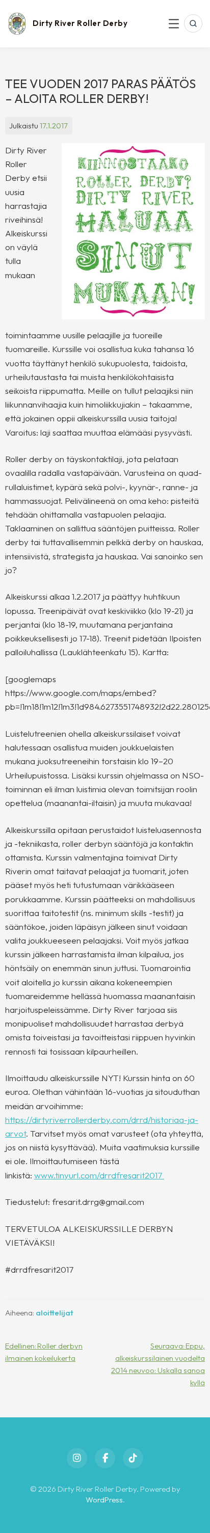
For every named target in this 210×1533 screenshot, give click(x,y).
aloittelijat (54, 1312)
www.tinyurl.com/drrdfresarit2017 (99, 1175)
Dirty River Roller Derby (80, 23)
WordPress (104, 1499)
